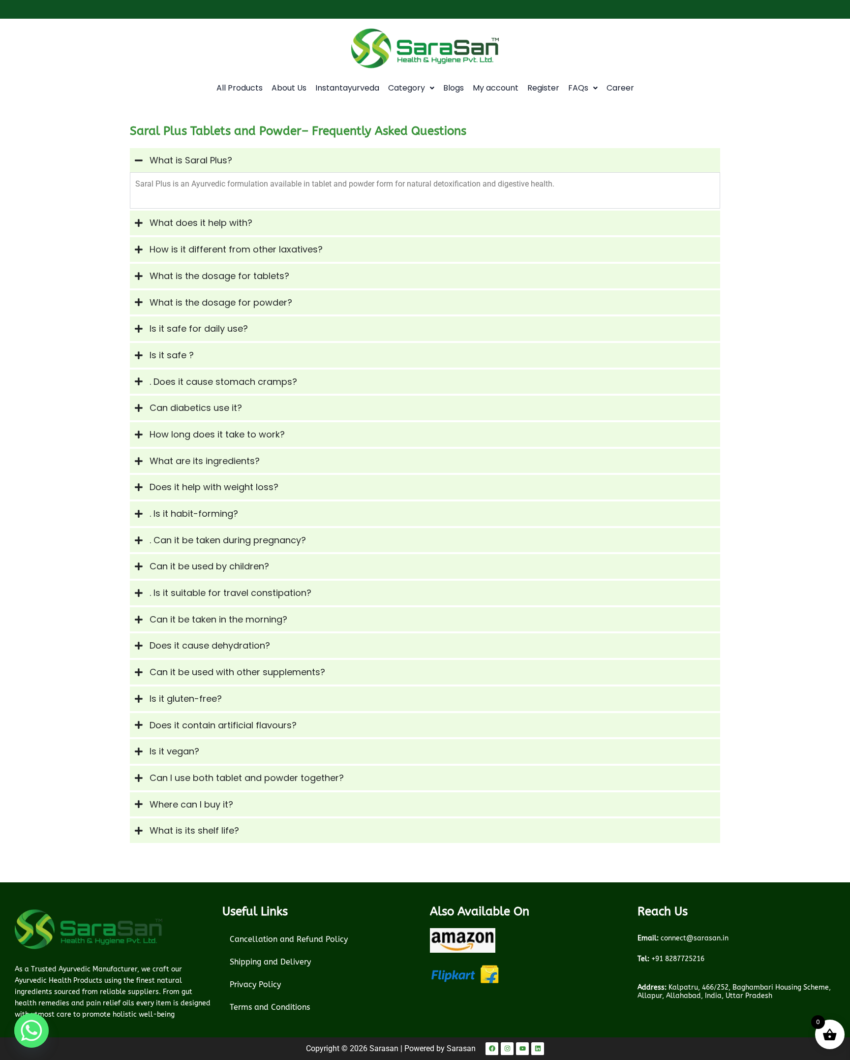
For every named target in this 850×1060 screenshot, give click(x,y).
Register (543, 88)
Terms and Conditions (270, 1007)
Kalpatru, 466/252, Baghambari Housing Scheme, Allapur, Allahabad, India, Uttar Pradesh (734, 991)
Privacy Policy (255, 984)
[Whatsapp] (31, 1030)
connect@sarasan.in (683, 938)
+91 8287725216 (671, 959)
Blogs (453, 88)
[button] (411, 88)
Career (620, 88)
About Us (289, 88)
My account (495, 88)
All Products (239, 88)
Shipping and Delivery (270, 961)
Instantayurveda (347, 88)
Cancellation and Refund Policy (289, 939)
